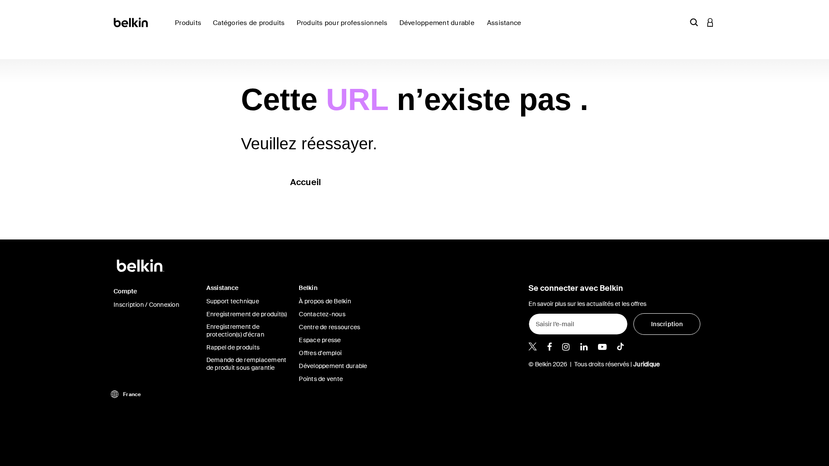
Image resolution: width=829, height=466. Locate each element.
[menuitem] (440, 28)
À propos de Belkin (325, 301)
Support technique (232, 301)
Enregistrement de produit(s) (246, 314)
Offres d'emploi (320, 353)
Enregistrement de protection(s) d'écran (235, 330)
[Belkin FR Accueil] (131, 21)
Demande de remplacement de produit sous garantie (246, 364)
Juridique (646, 364)
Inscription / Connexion (146, 305)
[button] (694, 22)
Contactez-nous (322, 314)
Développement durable (333, 366)
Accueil (305, 182)
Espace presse (320, 340)
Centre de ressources (329, 327)
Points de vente (321, 379)
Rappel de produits (233, 347)
